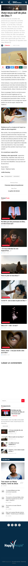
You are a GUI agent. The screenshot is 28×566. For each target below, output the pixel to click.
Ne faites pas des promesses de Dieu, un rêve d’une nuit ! (13, 223)
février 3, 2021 (12, 446)
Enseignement (8, 176)
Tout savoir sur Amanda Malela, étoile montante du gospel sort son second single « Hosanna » (15, 498)
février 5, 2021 (5, 277)
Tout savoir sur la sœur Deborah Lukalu (13, 506)
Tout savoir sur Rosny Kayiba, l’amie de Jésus (9, 482)
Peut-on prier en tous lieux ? (10, 276)
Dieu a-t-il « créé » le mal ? (9, 326)
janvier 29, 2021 (5, 302)
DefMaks (14, 563)
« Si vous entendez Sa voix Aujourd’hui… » (9, 250)
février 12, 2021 (5, 252)
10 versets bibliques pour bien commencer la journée (13, 491)
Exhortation (5, 218)
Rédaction (7, 45)
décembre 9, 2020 (6, 354)
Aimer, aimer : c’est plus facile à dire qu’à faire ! (12, 352)
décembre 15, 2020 (6, 327)
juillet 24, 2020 (16, 45)
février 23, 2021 (5, 225)
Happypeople (8, 561)
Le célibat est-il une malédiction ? (14, 443)
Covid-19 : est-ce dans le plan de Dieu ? (13, 301)
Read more (5, 426)
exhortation (16, 176)
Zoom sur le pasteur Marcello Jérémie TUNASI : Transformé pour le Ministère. (15, 513)
